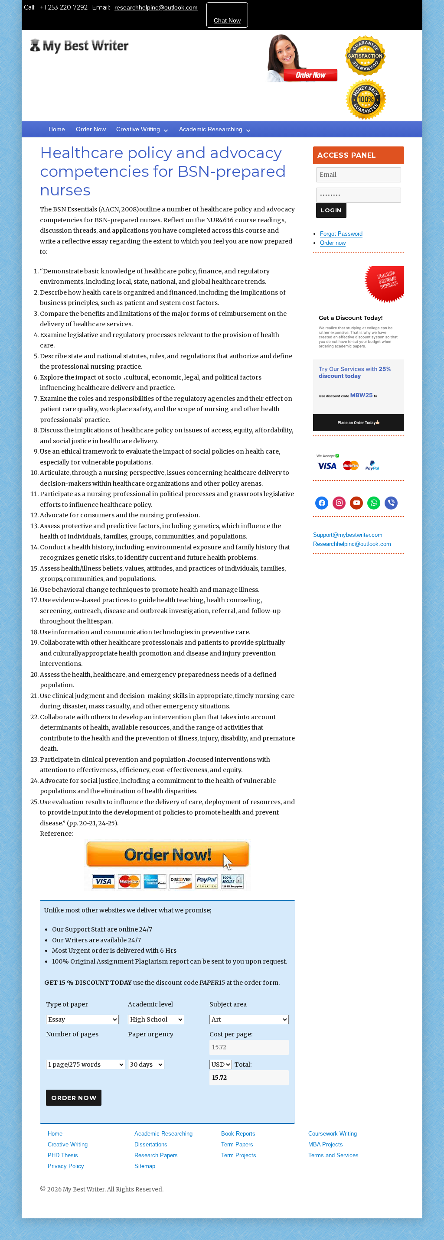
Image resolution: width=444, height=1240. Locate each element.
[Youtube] (356, 503)
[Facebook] (321, 503)
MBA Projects (325, 1144)
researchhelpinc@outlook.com (156, 7)
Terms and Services (333, 1155)
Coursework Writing (332, 1133)
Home (57, 129)
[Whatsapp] (373, 503)
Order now (333, 243)
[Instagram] (339, 503)
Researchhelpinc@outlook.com (352, 544)
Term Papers (237, 1144)
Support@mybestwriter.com (347, 535)
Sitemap (144, 1166)
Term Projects (238, 1155)
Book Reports (238, 1133)
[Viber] (391, 503)
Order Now (91, 129)
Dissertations (150, 1144)
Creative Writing (138, 129)
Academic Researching (210, 129)
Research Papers (156, 1155)
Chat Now (227, 20)
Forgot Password (341, 233)
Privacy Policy (66, 1166)
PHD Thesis (63, 1155)
